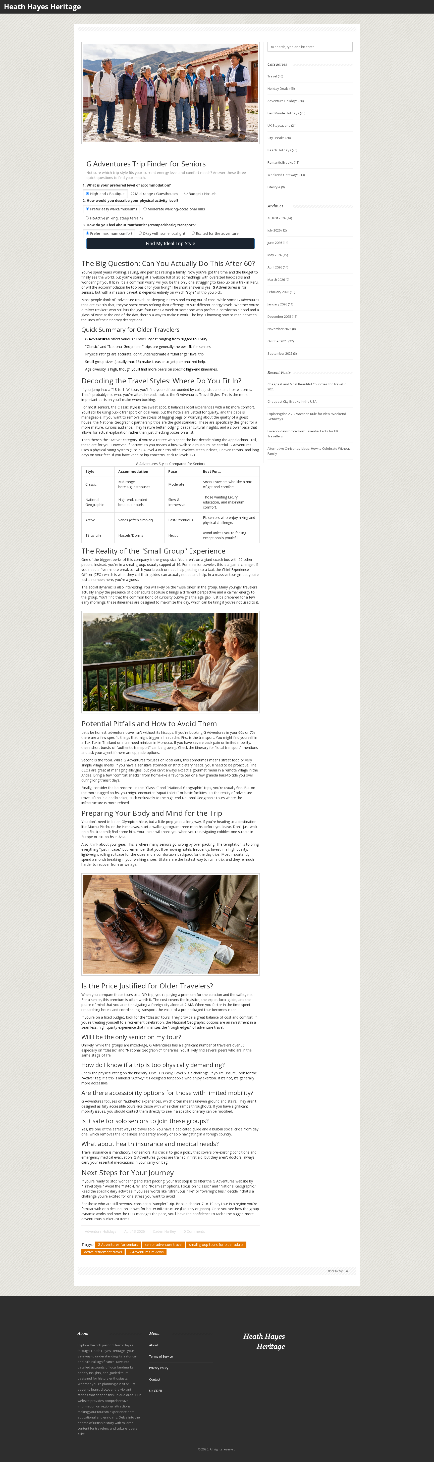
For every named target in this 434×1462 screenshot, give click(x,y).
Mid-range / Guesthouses (156, 193)
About (153, 1345)
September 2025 (282, 353)
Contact (154, 1379)
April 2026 (277, 267)
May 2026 (277, 255)
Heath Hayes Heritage (42, 7)
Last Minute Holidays (286, 113)
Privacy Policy (158, 1368)
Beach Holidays (282, 150)
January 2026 (280, 304)
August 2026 (279, 218)
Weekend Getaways (286, 174)
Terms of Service (161, 1356)
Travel (275, 76)
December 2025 (282, 316)
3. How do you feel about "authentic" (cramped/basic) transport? (139, 224)
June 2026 (277, 242)
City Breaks (279, 137)
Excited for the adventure (217, 233)
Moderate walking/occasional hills (176, 209)
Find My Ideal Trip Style (170, 243)
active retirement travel (103, 1252)
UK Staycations (281, 125)
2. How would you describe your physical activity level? (130, 200)
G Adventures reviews (146, 1252)
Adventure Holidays (100, 1231)
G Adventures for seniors (118, 1244)
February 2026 (281, 292)
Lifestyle (276, 187)
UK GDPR (155, 1391)
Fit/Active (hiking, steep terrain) (116, 218)
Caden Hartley (164, 1231)
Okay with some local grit (163, 233)
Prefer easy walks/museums (113, 209)
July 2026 (277, 230)
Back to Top (335, 1271)
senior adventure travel (163, 1244)
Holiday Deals (281, 88)
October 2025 (280, 341)
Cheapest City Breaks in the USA (291, 401)
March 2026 (278, 279)
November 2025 (281, 329)
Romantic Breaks (283, 162)
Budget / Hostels (202, 193)
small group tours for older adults (216, 1244)
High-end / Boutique (107, 193)
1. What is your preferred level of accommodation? (127, 185)
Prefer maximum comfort (110, 233)
